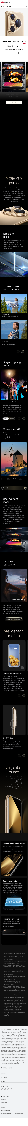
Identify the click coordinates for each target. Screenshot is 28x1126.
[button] (22, 2)
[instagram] (11, 1089)
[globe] (1, 1096)
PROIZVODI (4, 1074)
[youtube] (8, 1089)
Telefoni (10, 1067)
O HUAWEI (4, 1081)
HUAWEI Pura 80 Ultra (7, 6)
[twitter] (5, 1089)
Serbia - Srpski (6, 1096)
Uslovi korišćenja (4, 1102)
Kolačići (3, 1107)
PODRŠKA (4, 1077)
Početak (3, 1067)
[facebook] (2, 1089)
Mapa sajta (3, 1099)
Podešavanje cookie (5, 1110)
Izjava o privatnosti (5, 1105)
